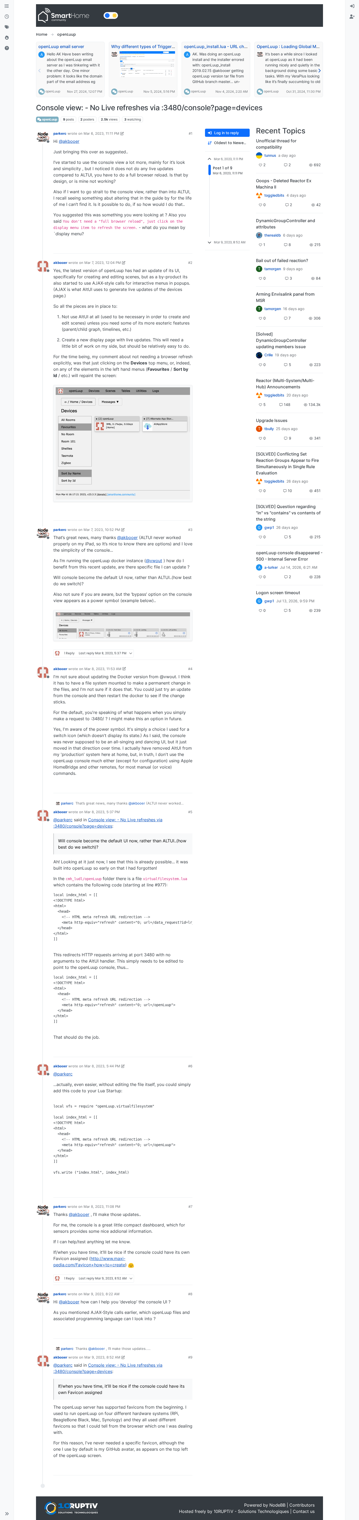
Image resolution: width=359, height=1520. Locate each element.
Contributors (302, 1505)
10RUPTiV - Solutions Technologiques (251, 1511)
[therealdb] (259, 235)
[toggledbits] (259, 395)
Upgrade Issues (272, 420)
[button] (7, 1513)
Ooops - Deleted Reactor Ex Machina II (283, 184)
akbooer (60, 262)
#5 (190, 812)
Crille (268, 355)
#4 (190, 669)
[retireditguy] (259, 195)
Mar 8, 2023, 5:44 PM (102, 1066)
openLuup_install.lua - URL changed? (221, 46)
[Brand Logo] (68, 15)
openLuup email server (61, 46)
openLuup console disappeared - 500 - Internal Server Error (289, 556)
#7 (190, 1206)
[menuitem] (352, 6)
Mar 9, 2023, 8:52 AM (102, 1357)
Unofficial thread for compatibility (276, 144)
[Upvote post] (168, 247)
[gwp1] (259, 481)
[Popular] (7, 38)
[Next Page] (319, 70)
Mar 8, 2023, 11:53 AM (102, 669)
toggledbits (274, 195)
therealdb (272, 235)
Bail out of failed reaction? (282, 260)
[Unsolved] (7, 48)
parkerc (59, 133)
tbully (269, 429)
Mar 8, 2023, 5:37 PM (102, 812)
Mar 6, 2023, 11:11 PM (101, 133)
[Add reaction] (158, 247)
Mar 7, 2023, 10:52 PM (102, 529)
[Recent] (7, 17)
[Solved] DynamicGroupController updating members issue (281, 340)
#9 (190, 1357)
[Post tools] (188, 247)
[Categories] (7, 6)
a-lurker (271, 567)
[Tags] (7, 27)
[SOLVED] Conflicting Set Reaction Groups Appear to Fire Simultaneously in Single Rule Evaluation (287, 463)
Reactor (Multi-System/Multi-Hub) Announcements (285, 383)
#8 (190, 1294)
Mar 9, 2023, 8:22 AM (102, 1294)
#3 (190, 529)
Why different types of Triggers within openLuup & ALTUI (168, 46)
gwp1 (269, 527)
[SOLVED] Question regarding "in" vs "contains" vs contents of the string (288, 513)
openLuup (52, 91)
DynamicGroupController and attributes (285, 223)
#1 (190, 133)
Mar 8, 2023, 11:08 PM (102, 1206)
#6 (190, 1066)
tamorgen (272, 269)
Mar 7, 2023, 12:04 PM (102, 262)
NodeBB (277, 1505)
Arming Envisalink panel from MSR (285, 297)
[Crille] (259, 355)
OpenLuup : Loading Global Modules (293, 46)
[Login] (352, 6)
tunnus (270, 155)
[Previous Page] (39, 70)
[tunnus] (259, 155)
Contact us (304, 1511)
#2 (190, 262)
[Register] (352, 17)
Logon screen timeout (278, 592)
